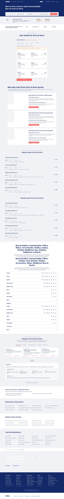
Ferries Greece (40, 477)
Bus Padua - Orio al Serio (23, 422)
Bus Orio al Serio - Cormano (10, 407)
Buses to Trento (8, 440)
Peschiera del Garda (20, 43)
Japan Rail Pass (51, 477)
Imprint (15, 496)
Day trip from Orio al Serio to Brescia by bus (41, 113)
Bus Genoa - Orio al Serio (23, 420)
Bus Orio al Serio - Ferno (9, 405)
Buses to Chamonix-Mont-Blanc (24, 442)
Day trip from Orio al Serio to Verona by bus (41, 130)
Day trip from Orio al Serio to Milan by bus (40, 95)
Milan (18, 42)
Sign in (57, 1)
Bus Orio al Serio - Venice (36, 407)
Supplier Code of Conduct (35, 496)
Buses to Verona (22, 436)
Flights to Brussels (30, 480)
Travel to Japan (51, 481)
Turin (29, 42)
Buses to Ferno (48, 438)
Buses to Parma (48, 442)
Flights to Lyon (29, 478)
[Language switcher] (42, 1)
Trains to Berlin (8, 483)
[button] (30, 14)
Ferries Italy (40, 481)
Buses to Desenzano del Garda (10, 438)
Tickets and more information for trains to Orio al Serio (42, 393)
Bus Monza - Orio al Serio (49, 422)
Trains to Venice (8, 481)
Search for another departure (31, 40)
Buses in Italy (14, 449)
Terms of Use (21, 496)
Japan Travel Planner (52, 478)
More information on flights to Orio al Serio (13, 395)
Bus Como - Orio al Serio (9, 422)
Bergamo (37, 42)
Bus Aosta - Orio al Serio (49, 425)
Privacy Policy (27, 496)
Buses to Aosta (34, 442)
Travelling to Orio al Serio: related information (14, 393)
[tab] (19, 345)
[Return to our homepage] (8, 1)
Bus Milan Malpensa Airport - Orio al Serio (39, 425)
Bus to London (19, 481)
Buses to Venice (8, 442)
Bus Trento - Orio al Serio (49, 420)
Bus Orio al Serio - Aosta (49, 407)
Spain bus (18, 477)
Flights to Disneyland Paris (32, 481)
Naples (27, 43)
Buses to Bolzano (35, 438)
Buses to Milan (8, 436)
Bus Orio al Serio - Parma (9, 409)
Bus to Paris (18, 483)
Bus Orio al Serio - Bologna (23, 409)
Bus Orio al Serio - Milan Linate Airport (25, 407)
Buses (15, 1)
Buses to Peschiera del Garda (50, 436)
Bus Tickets (18, 475)
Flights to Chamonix (30, 477)
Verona (33, 42)
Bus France (18, 478)
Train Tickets (8, 475)
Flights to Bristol (30, 483)
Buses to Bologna (8, 444)
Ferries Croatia (40, 478)
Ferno (26, 42)
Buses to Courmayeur (36, 444)
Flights (18, 1)
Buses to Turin (21, 438)
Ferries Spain (40, 480)
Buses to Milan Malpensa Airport (38, 440)
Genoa (31, 43)
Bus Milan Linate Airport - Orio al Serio (12, 425)
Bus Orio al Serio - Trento (23, 405)
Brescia (22, 42)
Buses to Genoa (21, 440)
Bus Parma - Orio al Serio (23, 425)
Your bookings (48, 1)
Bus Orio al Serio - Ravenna (37, 409)
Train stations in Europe (52, 480)
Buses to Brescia (35, 436)
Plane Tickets (29, 475)
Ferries (22, 1)
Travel (49, 475)
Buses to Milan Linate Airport (50, 440)
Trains (12, 1)
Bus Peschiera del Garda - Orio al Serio (12, 420)
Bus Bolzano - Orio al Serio (36, 420)
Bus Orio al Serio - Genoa (36, 405)
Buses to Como (48, 444)
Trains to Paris (8, 480)
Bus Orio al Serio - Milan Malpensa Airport (52, 405)
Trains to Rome (8, 478)
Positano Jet (40, 483)
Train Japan (8, 477)
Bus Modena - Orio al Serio (36, 422)
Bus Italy (17, 480)
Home (6, 449)
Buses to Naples (21, 444)
